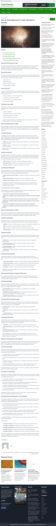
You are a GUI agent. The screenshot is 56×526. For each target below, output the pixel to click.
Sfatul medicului (23, 9)
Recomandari (15, 9)
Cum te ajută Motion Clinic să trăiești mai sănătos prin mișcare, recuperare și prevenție (48, 40)
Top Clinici (43, 489)
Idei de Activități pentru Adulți (9, 56)
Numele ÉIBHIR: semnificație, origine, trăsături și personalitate (34, 471)
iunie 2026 (43, 135)
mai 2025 (43, 154)
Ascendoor (34, 524)
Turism (42, 202)
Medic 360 (43, 491)
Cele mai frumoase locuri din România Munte (20, 470)
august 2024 (43, 170)
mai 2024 (43, 176)
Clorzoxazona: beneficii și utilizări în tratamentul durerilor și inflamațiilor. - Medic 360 (48, 123)
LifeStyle (43, 190)
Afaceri (3, 12)
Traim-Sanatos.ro (4, 489)
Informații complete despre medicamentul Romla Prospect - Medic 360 (47, 111)
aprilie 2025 (43, 156)
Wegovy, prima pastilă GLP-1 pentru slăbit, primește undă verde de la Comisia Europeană (47, 31)
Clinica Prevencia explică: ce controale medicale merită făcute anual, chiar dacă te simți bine (47, 36)
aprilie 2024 (43, 178)
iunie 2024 (43, 174)
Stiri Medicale (44, 492)
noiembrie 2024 (44, 166)
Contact (9, 12)
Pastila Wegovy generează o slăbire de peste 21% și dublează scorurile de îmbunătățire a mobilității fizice (48, 56)
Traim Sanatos (7, 4)
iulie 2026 (43, 133)
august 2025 (43, 148)
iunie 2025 (43, 152)
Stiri (46, 9)
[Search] (54, 11)
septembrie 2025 (44, 146)
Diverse (50, 9)
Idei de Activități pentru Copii (9, 52)
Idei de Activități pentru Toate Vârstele (10, 60)
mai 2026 (43, 137)
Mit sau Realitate (32, 9)
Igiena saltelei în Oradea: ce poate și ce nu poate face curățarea (20, 499)
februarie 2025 (44, 160)
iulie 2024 (43, 172)
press (17, 502)
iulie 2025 (43, 150)
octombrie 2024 (44, 168)
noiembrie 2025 (44, 144)
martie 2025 (43, 158)
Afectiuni (8, 9)
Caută (42, 17)
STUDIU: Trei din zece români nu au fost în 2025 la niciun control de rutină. (47, 75)
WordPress (43, 524)
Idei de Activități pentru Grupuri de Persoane (12, 58)
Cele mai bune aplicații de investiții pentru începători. (6, 471)
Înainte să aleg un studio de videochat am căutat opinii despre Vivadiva (47, 71)
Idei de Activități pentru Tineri (9, 54)
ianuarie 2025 (43, 162)
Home (3, 9)
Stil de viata (40, 9)
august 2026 (43, 131)
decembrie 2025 (44, 142)
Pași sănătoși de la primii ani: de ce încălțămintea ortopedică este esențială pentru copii (47, 91)
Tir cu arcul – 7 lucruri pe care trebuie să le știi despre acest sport (33, 495)
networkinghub (4, 439)
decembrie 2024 (44, 164)
